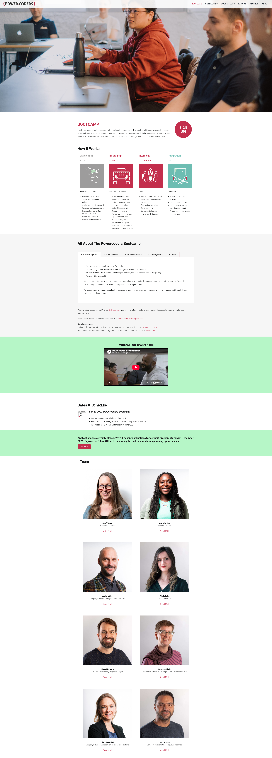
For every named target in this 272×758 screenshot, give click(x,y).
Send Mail (107, 531)
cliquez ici (150, 330)
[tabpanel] (136, 280)
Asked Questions (131, 319)
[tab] (89, 254)
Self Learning (115, 310)
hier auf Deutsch (150, 327)
